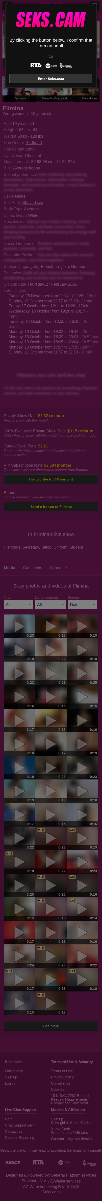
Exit (51, 56)
